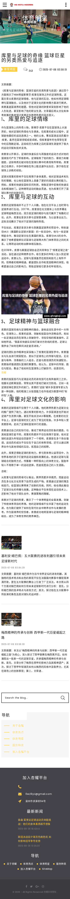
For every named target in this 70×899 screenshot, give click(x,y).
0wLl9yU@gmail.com (38, 794)
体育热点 (18, 732)
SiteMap (47, 869)
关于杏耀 (18, 726)
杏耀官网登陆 (50, 891)
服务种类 (18, 745)
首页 (25, 26)
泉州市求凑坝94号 (35, 801)
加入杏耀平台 (20, 752)
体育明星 (18, 739)
